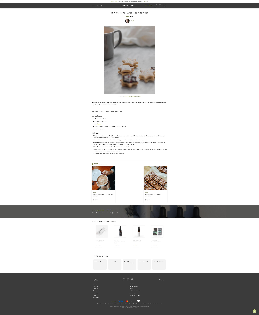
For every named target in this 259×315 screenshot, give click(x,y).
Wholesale (132, 288)
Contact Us (95, 288)
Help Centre (95, 284)
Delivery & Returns (97, 290)
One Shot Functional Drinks (136, 290)
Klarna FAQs (95, 292)
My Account (95, 286)
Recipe (127, 16)
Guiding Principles (134, 286)
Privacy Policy (96, 297)
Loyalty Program (133, 292)
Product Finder (133, 284)
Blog (123, 96)
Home (120, 96)
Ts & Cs (94, 295)
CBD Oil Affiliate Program (135, 295)
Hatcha (99, 124)
